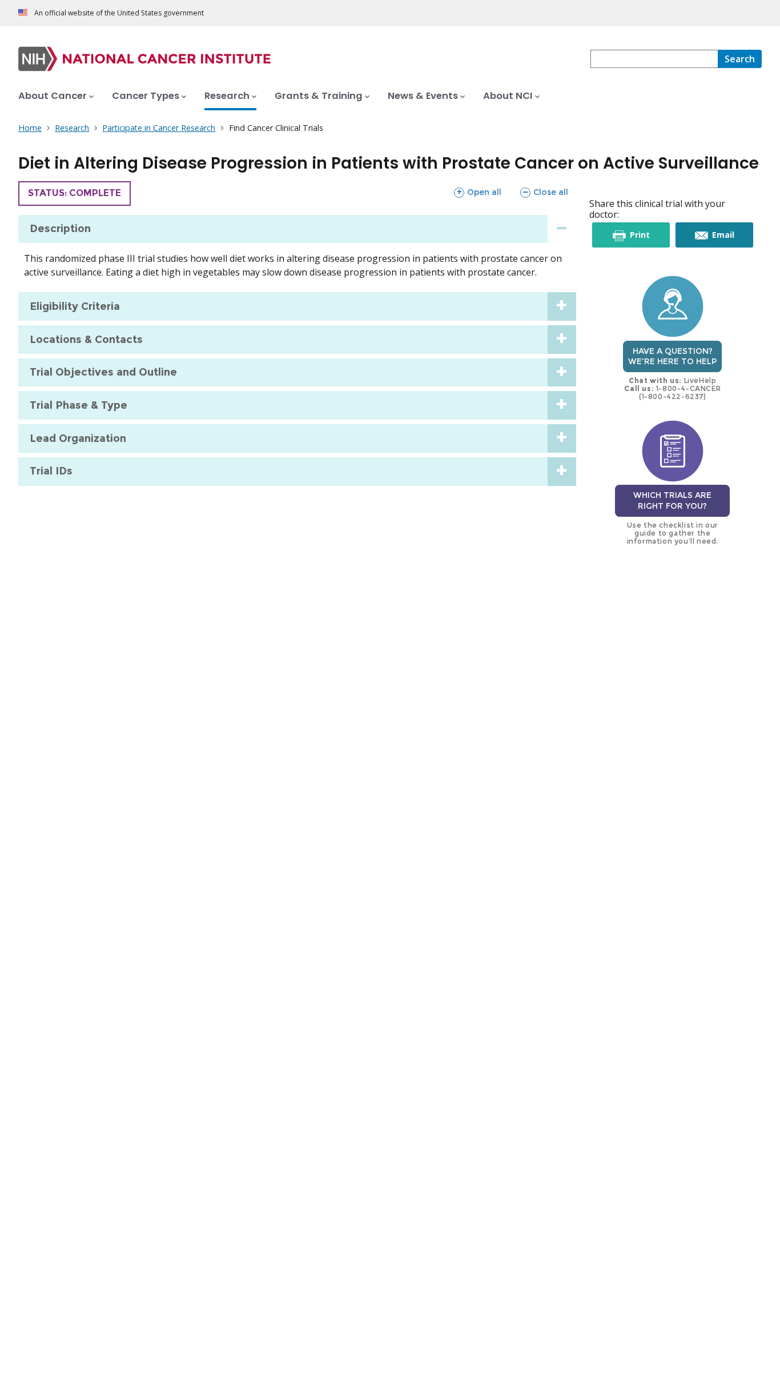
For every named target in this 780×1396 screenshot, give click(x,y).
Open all (477, 191)
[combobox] (654, 59)
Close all (544, 191)
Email (731, 238)
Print (648, 238)
